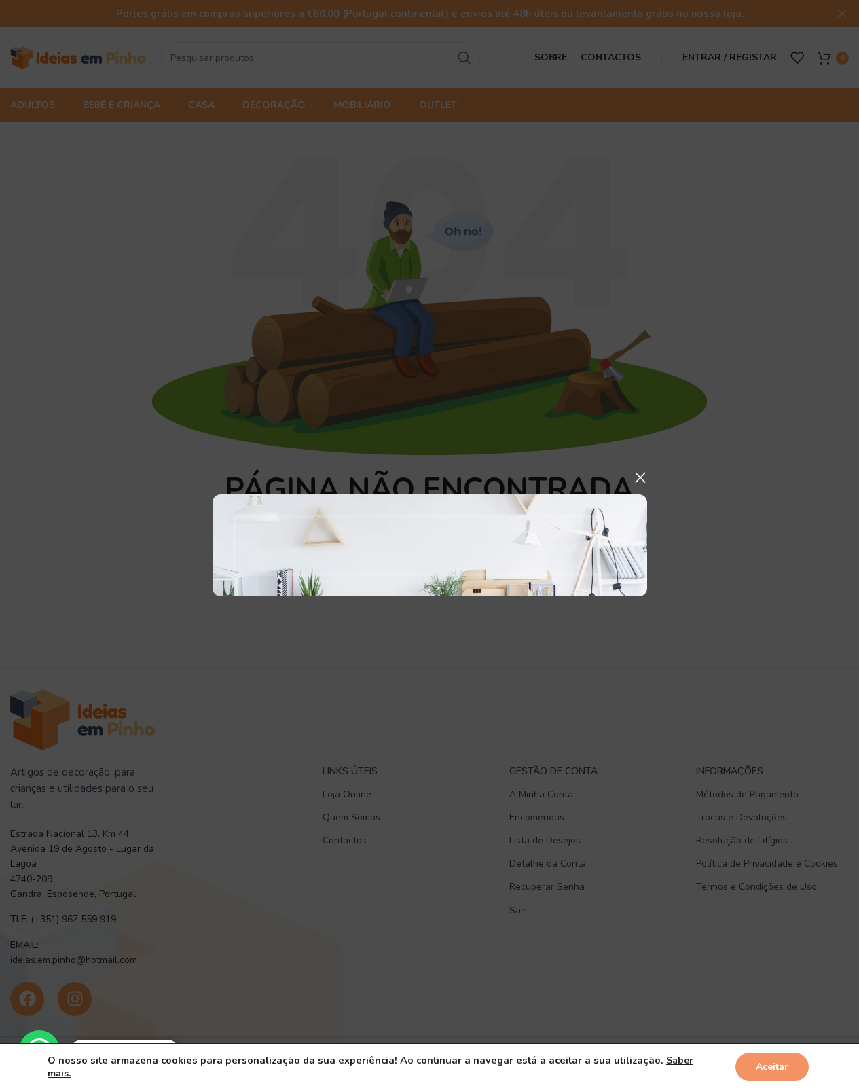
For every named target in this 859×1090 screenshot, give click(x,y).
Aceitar (772, 1066)
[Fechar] (640, 477)
